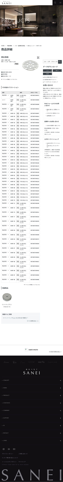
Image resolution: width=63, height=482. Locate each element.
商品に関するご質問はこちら (53, 110)
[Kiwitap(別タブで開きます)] (20, 362)
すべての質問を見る (31, 321)
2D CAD (47, 70)
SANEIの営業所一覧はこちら (53, 125)
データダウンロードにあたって (51, 82)
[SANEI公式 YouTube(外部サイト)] (8, 449)
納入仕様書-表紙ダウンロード (50, 77)
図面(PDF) (57, 70)
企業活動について (51, 115)
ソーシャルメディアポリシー (9, 462)
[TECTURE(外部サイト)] (14, 449)
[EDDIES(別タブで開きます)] (4, 362)
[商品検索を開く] (55, 2)
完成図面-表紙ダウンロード (50, 79)
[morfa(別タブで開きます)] (39, 362)
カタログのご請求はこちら (53, 113)
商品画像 (47, 73)
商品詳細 (4, 95)
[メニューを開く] (60, 2)
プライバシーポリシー (7, 454)
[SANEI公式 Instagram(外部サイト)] (3, 449)
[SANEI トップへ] (31, 371)
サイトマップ (22, 462)
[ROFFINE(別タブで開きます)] (50, 362)
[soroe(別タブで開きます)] (29, 362)
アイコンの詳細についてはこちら (9, 79)
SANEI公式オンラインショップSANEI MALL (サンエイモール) (53, 145)
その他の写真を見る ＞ (55, 352)
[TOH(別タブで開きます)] (12, 362)
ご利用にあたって (23, 454)
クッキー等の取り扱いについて (10, 458)
